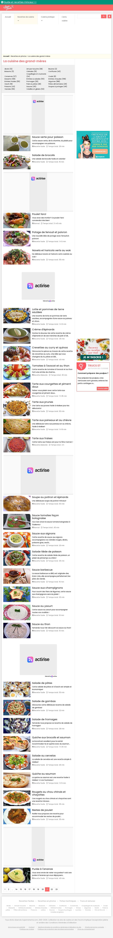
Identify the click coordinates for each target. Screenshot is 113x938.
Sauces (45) (31, 86)
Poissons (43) (10, 86)
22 (52, 889)
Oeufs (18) (9, 84)
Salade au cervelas (44, 755)
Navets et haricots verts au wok (51, 250)
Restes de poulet (42, 810)
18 (34, 889)
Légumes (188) (54, 81)
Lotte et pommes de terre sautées (48, 311)
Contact (31, 927)
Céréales (52, 906)
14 (16, 889)
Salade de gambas (44, 701)
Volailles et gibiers (57, 912)
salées (43, 910)
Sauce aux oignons (43, 533)
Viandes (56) (10, 89)
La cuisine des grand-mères (39, 56)
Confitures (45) (54, 71)
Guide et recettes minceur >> (20, 2)
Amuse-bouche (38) (34, 69)
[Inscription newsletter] (93, 350)
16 (25, 889)
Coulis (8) (52, 76)
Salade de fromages (44, 719)
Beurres (32, 906)
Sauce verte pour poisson (47, 137)
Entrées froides (56, 908)
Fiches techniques (68, 901)
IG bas (78, 908)
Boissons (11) (9, 71)
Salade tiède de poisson (46, 551)
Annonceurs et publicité (16, 927)
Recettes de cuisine (26, 17)
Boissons (42, 906)
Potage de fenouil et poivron (49, 232)
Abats (9, 906)
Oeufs (97, 908)
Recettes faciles (26, 901)
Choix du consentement (86, 929)
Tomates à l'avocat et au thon (50, 365)
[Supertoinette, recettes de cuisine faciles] (8, 7)
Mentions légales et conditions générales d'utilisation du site (59, 927)
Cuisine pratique (48, 17)
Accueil (8, 17)
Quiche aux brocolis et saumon (51, 737)
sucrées (78, 910)
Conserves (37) (11, 76)
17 (29, 889)
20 (43, 889)
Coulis (105, 906)
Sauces (52, 910)
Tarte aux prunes (42, 402)
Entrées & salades (25, 908)
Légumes (87, 908)
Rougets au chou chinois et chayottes (49, 793)
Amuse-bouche (20, 906)
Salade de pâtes (42, 683)
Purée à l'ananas (42, 869)
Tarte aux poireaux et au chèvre (51, 420)
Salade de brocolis (43, 155)
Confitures (63, 906)
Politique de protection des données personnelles (56, 929)
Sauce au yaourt (42, 606)
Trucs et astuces (87, 901)
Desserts (12, 908)
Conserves (74, 906)
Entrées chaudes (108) (57, 79)
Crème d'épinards (43, 329)
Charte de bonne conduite (94, 927)
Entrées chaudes (41, 908)
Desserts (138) (10, 79)
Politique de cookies (27, 929)
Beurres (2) (52, 69)
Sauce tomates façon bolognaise (45, 517)
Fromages (69, 908)
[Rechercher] (103, 16)
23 (56, 889)
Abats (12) (8, 69)
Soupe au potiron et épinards (50, 497)
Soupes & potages (65, 910)
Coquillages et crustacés (91, 906)
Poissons (34, 910)
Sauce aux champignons (47, 588)
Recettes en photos (19, 56)
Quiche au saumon (44, 773)
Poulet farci (39, 214)
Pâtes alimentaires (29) (57, 84)
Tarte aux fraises (42, 438)
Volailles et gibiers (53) (35, 89)
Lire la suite (103, 388)
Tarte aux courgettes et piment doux (51, 385)
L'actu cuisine (64, 19)
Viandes (88, 910)
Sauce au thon (41, 624)
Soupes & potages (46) (57, 86)
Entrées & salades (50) (35, 79)
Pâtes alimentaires (20, 910)
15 (21, 889)
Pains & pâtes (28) (33, 84)
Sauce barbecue (42, 569)
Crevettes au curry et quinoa (50, 347)
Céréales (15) (31, 71)
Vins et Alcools (100, 910)
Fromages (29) (32, 81)
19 (38, 889)
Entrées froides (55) (12, 81)
